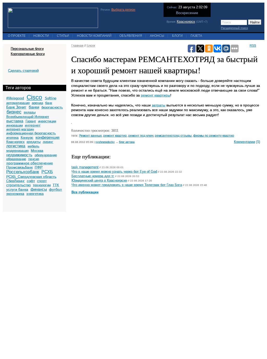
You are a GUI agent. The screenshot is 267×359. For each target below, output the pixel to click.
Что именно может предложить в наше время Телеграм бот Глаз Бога (126, 185)
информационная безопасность (31, 133)
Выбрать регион (123, 9)
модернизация (17, 151)
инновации (14, 125)
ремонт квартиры (155, 95)
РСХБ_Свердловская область (31, 177)
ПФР (39, 167)
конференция (47, 137)
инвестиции (47, 121)
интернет (32, 125)
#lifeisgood (15, 98)
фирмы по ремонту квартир (213, 135)
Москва (37, 150)
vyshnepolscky (105, 141)
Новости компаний (94, 36)
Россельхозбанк (22, 171)
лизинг (48, 142)
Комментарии (244, 142)
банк (48, 103)
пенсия (33, 159)
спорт (42, 181)
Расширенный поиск (234, 27)
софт (31, 181)
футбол (55, 189)
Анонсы (157, 36)
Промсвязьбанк (19, 167)
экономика (15, 194)
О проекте (17, 36)
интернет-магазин (20, 129)
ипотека (12, 138)
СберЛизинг (15, 181)
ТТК (56, 185)
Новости (41, 36)
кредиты (34, 142)
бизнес (14, 112)
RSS (253, 45)
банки (34, 107)
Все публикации (85, 192)
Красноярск (186, 21)
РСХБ (47, 172)
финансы (39, 189)
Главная (77, 45)
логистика (15, 146)
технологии (42, 185)
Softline (50, 98)
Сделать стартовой (23, 71)
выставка (14, 121)
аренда (37, 103)
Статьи (63, 36)
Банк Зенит (16, 107)
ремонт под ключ (140, 135)
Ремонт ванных (90, 135)
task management (85, 167)
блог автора (127, 141)
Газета (196, 36)
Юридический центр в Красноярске (99, 180)
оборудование (46, 155)
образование (16, 159)
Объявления (130, 36)
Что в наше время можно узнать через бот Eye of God (114, 171)
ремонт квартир (115, 135)
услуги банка (17, 189)
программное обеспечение (29, 163)
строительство (18, 185)
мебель (33, 146)
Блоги (177, 36)
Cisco (34, 97)
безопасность (52, 107)
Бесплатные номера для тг (92, 176)
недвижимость (19, 155)
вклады (29, 112)
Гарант (31, 121)
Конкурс (27, 138)
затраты (158, 105)
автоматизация (18, 103)
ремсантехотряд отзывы (173, 135)
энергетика (35, 194)
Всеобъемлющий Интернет (27, 117)
